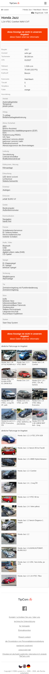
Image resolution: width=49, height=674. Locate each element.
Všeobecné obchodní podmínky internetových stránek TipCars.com (24, 655)
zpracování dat (24, 650)
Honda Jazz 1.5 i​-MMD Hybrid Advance (32, 459)
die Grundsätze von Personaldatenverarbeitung (24, 641)
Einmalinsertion (24, 630)
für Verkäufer (24, 626)
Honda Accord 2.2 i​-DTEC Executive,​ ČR (8, 423)
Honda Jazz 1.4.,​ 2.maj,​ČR (27, 483)
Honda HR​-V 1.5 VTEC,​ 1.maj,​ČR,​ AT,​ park (7, 403)
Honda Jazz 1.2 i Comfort (27, 471)
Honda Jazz (27, 10)
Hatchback (37, 10)
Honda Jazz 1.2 (23, 534)
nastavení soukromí (24, 645)
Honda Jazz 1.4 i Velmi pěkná (28, 506)
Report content (24, 637)
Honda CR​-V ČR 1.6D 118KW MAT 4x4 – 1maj (38, 423)
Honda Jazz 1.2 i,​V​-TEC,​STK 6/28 (30, 435)
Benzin (45, 10)
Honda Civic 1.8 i (23, 380)
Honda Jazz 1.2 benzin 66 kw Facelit (31, 448)
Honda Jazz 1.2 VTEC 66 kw (28, 497)
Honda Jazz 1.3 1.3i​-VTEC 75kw (29, 576)
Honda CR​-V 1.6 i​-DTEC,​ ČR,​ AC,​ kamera (38, 383)
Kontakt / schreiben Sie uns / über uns (24, 617)
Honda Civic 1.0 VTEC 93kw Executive (38, 403)
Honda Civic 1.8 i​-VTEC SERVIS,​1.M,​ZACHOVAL (24, 422)
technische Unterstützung (24, 621)
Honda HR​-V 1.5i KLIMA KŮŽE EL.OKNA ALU (7, 381)
